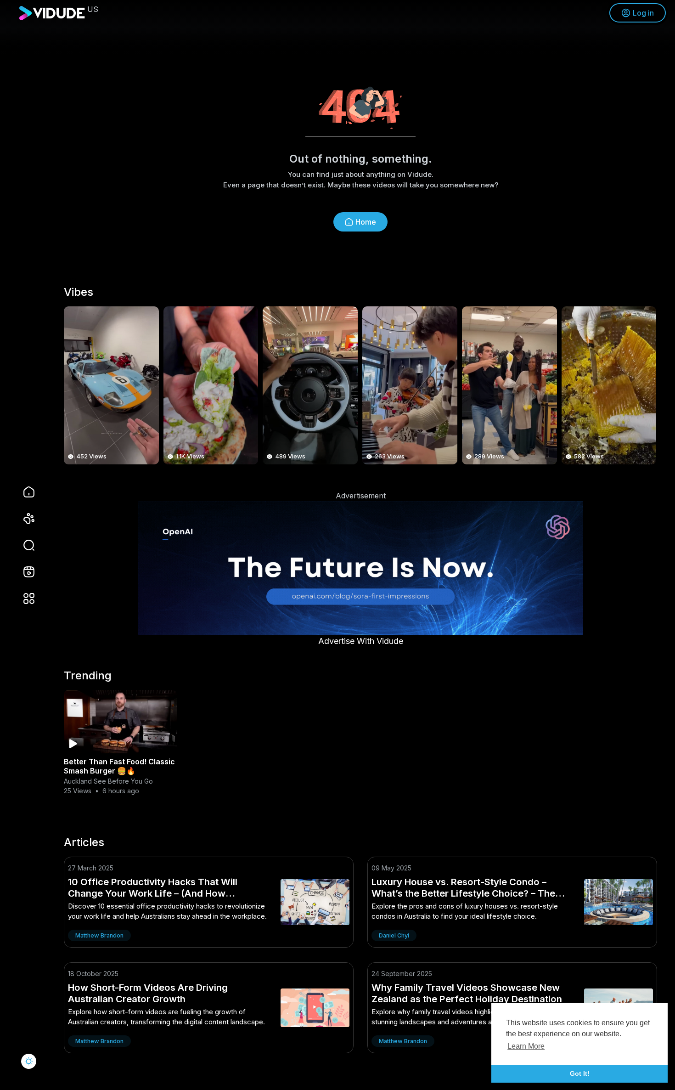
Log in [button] (643, 12)
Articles (84, 842)
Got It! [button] (580, 1073)
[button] (23, 545)
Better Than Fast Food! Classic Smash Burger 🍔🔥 (119, 766)
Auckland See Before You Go (108, 781)
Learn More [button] (526, 1046)
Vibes (78, 292)
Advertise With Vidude (360, 641)
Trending (88, 675)
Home (365, 221)
